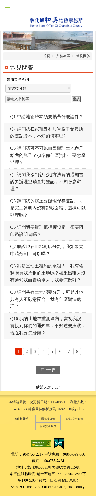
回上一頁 (48, 370)
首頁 (46, 56)
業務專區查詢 (18, 79)
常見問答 (83, 56)
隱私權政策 (48, 418)
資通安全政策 (48, 426)
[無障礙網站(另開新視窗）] (41, 443)
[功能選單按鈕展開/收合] (7, 7)
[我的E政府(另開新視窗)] (58, 443)
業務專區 (63, 56)
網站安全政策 (74, 418)
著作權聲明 (21, 418)
